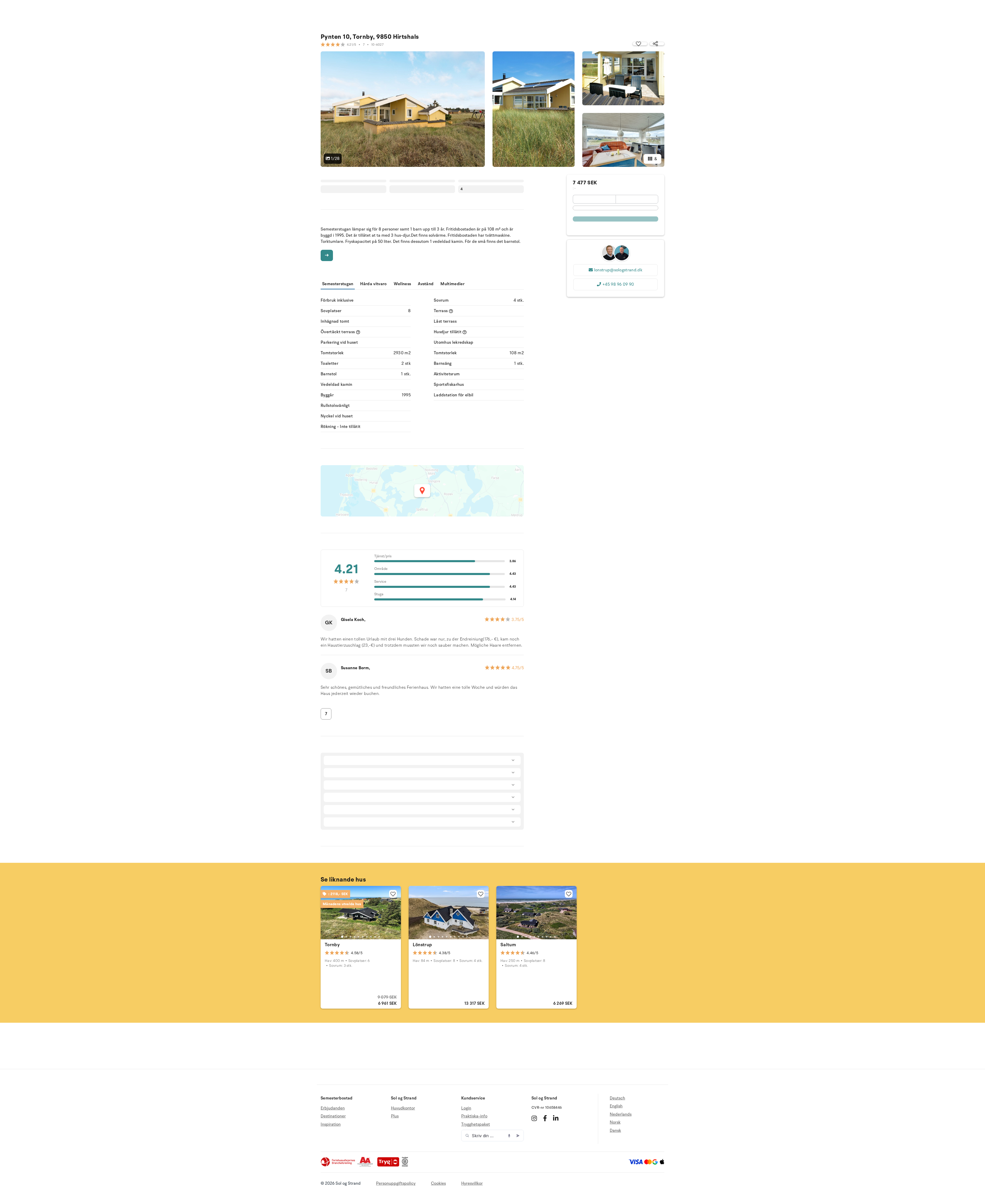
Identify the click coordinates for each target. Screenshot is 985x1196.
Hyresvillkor (472, 1183)
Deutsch (617, 1098)
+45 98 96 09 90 (618, 284)
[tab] (342, 937)
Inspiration (331, 1124)
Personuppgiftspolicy (396, 1183)
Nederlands (621, 1114)
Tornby (332, 945)
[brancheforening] (338, 1165)
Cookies (438, 1183)
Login (466, 1108)
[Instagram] (534, 1118)
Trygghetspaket (475, 1124)
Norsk (615, 1122)
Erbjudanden (333, 1108)
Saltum (508, 945)
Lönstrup (422, 945)
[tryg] (389, 1165)
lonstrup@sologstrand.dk (618, 270)
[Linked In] (555, 1118)
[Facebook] (545, 1118)
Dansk (615, 1130)
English (616, 1106)
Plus (395, 1116)
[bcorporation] (406, 1165)
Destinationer (333, 1116)
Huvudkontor (403, 1108)
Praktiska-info (474, 1116)
